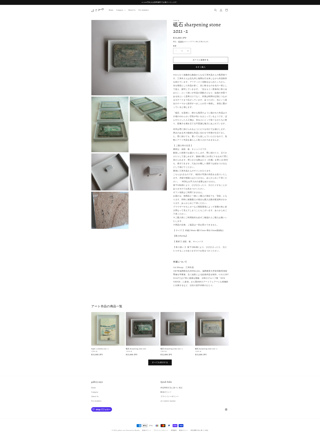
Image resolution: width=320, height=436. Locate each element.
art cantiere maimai (168, 401)
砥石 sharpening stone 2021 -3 (206, 349)
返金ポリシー (146, 430)
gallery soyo (122, 430)
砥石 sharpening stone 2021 (136, 349)
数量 (174, 46)
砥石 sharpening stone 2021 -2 (171, 349)
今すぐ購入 (201, 67)
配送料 (180, 41)
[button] (121, 10)
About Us (95, 396)
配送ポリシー (166, 392)
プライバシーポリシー (169, 396)
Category (94, 392)
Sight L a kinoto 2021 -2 (99, 349)
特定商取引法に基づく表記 (171, 388)
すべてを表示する (160, 362)
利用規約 (174, 430)
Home (93, 388)
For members (96, 401)
